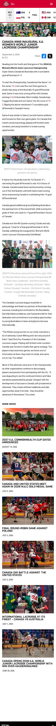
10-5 (13, 86)
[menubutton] (51, 4)
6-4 (11, 97)
